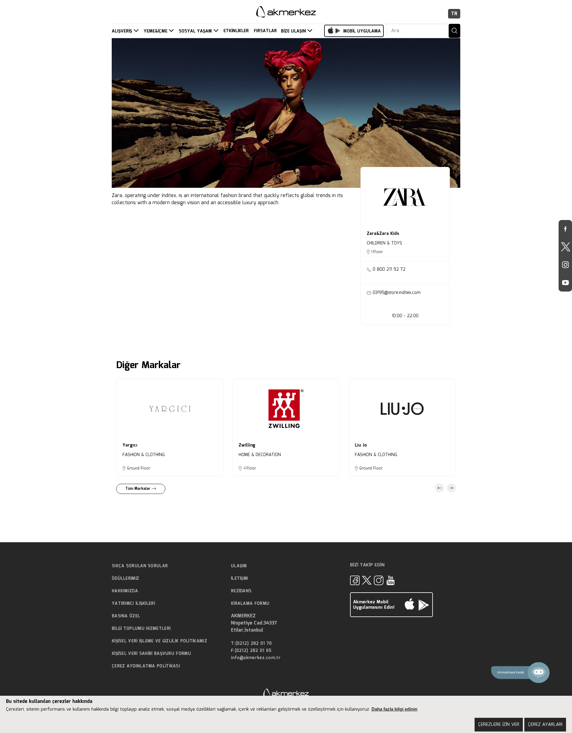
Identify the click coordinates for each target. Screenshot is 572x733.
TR (454, 14)
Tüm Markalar (138, 489)
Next (451, 487)
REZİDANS (241, 591)
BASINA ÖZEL (126, 616)
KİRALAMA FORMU (250, 603)
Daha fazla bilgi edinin (394, 709)
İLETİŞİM (239, 578)
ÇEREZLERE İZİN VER (498, 724)
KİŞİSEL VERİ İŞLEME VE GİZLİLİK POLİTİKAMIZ (159, 641)
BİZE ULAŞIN (294, 31)
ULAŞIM (239, 566)
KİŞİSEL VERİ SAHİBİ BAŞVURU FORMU (151, 653)
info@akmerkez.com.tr (256, 658)
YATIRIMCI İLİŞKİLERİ (133, 603)
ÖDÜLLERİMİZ (125, 578)
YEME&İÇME (156, 31)
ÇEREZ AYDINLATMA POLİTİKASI (146, 666)
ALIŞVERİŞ (122, 31)
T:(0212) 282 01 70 (251, 644)
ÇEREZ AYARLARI (545, 724)
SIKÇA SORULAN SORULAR (140, 566)
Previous (439, 487)
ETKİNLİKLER (236, 31)
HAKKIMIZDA (125, 591)
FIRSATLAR (265, 31)
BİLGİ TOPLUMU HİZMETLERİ (141, 628)
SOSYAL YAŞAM (196, 31)
